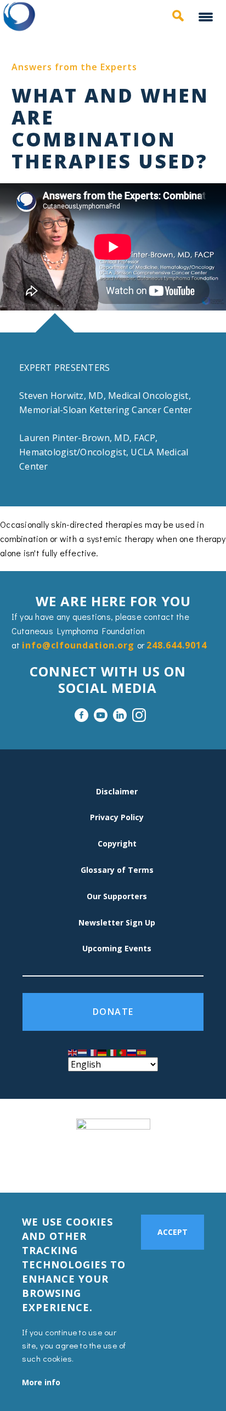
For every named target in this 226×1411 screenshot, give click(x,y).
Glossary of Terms (117, 870)
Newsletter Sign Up (116, 922)
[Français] (93, 1052)
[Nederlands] (83, 1052)
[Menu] (207, 17)
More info (41, 1382)
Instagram (139, 715)
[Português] (122, 1052)
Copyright (117, 843)
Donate (113, 1012)
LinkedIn (120, 715)
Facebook (81, 715)
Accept (172, 1232)
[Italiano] (112, 1052)
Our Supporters (117, 896)
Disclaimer (117, 791)
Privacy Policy (117, 817)
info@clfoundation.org (78, 645)
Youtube (101, 715)
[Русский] (132, 1052)
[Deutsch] (103, 1052)
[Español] (142, 1052)
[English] (73, 1052)
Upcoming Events (116, 948)
